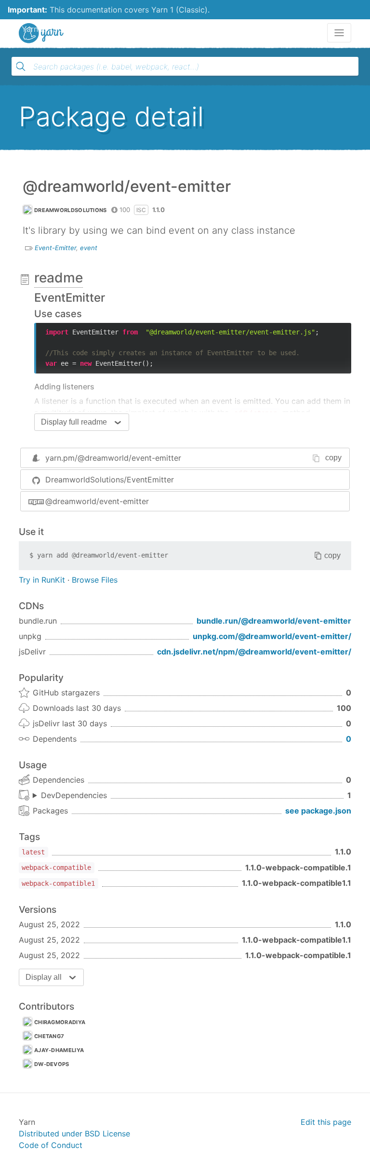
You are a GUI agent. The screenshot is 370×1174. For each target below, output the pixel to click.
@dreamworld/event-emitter (97, 501)
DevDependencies (74, 795)
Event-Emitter (55, 248)
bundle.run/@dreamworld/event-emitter (274, 621)
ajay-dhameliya (59, 1050)
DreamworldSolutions (70, 210)
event (88, 248)
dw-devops (51, 1064)
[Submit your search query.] (20, 66)
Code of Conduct (50, 1145)
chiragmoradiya (59, 1022)
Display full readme (74, 422)
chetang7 (49, 1036)
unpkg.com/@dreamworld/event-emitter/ (272, 636)
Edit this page (326, 1122)
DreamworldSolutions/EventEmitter (109, 479)
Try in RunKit (42, 580)
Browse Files (95, 580)
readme (58, 277)
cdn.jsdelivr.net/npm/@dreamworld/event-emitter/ (254, 651)
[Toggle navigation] (339, 32)
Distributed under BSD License (74, 1133)
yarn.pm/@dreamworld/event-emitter (113, 458)
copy (333, 458)
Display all (44, 977)
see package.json (318, 810)
